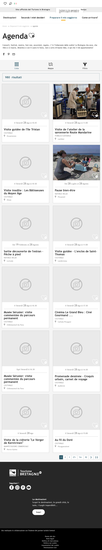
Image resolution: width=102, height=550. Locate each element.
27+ (74, 457)
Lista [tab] (17, 68)
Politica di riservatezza (50, 541)
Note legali (50, 539)
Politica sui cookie (50, 543)
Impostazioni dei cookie (50, 545)
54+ (80, 457)
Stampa (83, 10)
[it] (15, 4)
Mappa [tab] (50, 68)
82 (86, 457)
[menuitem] (10, 17)
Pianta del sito (50, 536)
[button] (10, 3)
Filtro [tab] (85, 68)
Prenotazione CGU (50, 547)
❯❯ (96, 457)
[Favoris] (5, 3)
